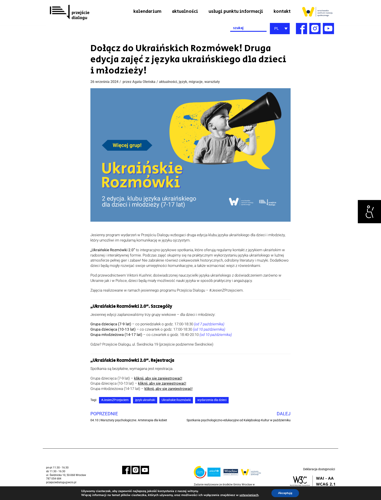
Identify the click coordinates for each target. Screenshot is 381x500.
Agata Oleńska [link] (143, 82)
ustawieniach (248, 495)
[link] (369, 211)
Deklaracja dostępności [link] (319, 469)
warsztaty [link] (212, 82)
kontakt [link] (282, 11)
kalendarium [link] (147, 11)
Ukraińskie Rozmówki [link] (176, 400)
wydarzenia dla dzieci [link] (211, 400)
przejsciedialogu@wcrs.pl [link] (61, 482)
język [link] (183, 82)
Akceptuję (285, 493)
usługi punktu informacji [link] (236, 11)
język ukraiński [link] (145, 400)
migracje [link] (196, 82)
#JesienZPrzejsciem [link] (115, 400)
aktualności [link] (185, 11)
